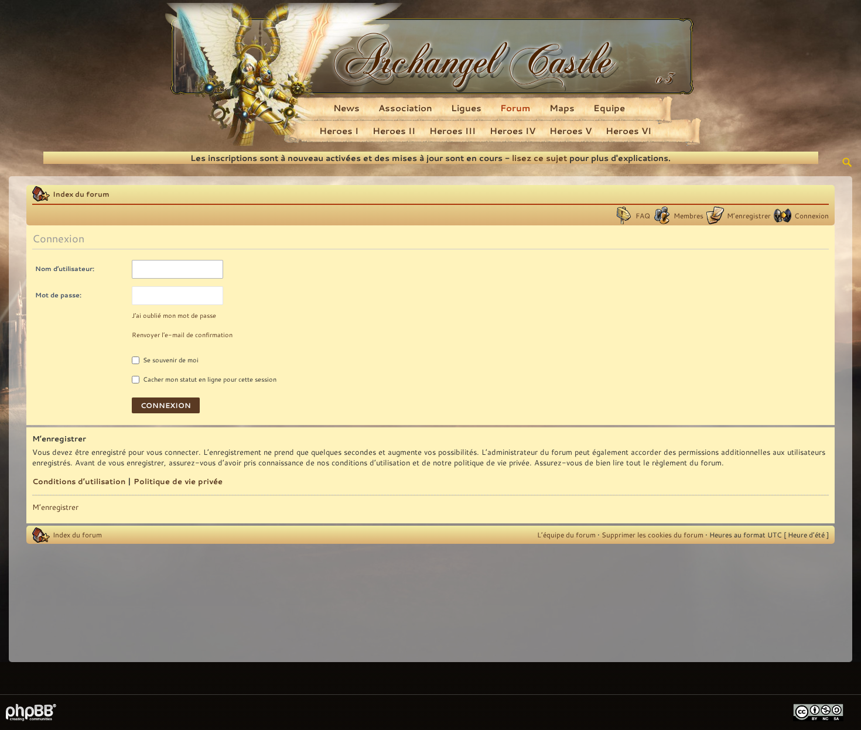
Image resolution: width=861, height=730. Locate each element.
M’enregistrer (749, 215)
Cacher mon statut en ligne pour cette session (208, 379)
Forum (515, 108)
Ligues (466, 108)
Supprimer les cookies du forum (652, 534)
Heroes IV (512, 130)
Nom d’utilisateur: (64, 268)
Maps (562, 108)
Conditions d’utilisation (78, 481)
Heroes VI (628, 130)
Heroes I (338, 130)
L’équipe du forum (566, 534)
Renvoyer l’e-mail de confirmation (182, 335)
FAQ (643, 215)
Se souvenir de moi (170, 360)
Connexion (811, 215)
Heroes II (394, 130)
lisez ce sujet (539, 157)
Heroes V (570, 130)
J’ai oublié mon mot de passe (174, 315)
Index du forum (81, 193)
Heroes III (452, 130)
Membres (688, 215)
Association (405, 108)
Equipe (609, 108)
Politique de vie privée (178, 481)
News (346, 108)
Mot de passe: (58, 294)
